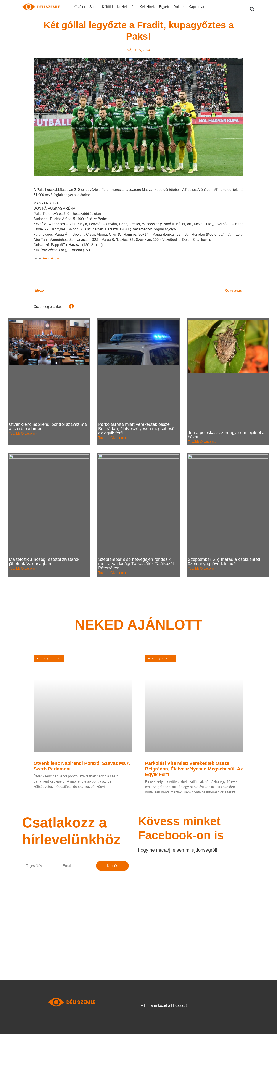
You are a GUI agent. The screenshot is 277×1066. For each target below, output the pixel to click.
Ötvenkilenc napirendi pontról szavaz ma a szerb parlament (48, 426)
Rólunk (178, 7)
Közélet (79, 7)
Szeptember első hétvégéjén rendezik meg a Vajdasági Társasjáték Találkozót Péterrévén (136, 563)
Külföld (107, 7)
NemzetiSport (51, 258)
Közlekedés (126, 7)
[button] (252, 9)
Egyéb (164, 7)
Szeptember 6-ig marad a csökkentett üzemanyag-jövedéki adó (224, 561)
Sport (93, 7)
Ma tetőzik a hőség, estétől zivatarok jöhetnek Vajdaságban (44, 561)
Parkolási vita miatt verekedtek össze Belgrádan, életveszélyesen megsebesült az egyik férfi (137, 428)
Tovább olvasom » (23, 433)
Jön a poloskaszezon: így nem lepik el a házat (226, 434)
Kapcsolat (196, 7)
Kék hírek (147, 7)
